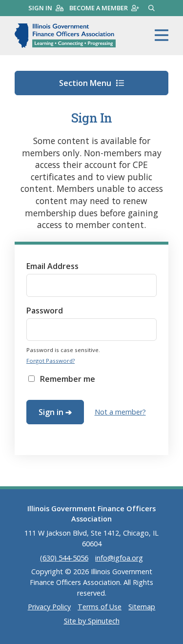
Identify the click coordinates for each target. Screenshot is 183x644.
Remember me (67, 379)
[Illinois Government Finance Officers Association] (65, 35)
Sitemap (141, 606)
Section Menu (86, 83)
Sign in (40, 7)
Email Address (52, 266)
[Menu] (161, 35)
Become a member (98, 7)
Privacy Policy (49, 606)
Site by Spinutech (92, 620)
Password (44, 310)
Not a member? (120, 411)
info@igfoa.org (119, 557)
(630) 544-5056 (64, 557)
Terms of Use (100, 606)
